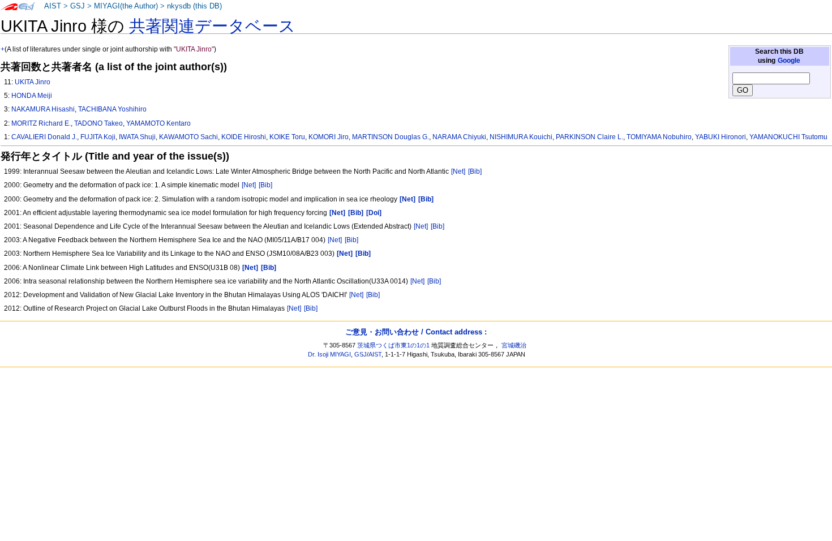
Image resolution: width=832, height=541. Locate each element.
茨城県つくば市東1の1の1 (393, 345)
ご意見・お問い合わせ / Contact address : (416, 332)
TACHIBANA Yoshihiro (112, 109)
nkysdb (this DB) (194, 6)
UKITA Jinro (32, 82)
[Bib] (475, 171)
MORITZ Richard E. (41, 123)
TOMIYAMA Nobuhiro (659, 137)
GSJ (77, 6)
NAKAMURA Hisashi (43, 109)
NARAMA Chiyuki (459, 137)
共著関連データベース (212, 26)
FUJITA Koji (97, 137)
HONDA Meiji (31, 96)
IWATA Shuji (137, 137)
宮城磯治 (513, 345)
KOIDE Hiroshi (243, 137)
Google (789, 61)
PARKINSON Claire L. (589, 137)
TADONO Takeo (98, 123)
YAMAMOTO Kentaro (158, 123)
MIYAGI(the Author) (126, 6)
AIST (52, 6)
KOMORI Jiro (328, 137)
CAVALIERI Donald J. (44, 137)
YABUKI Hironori (720, 137)
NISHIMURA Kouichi (521, 137)
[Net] (458, 171)
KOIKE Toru (287, 137)
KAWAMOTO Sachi (188, 137)
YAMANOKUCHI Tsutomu (788, 137)
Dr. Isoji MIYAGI (329, 354)
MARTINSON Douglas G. (390, 137)
